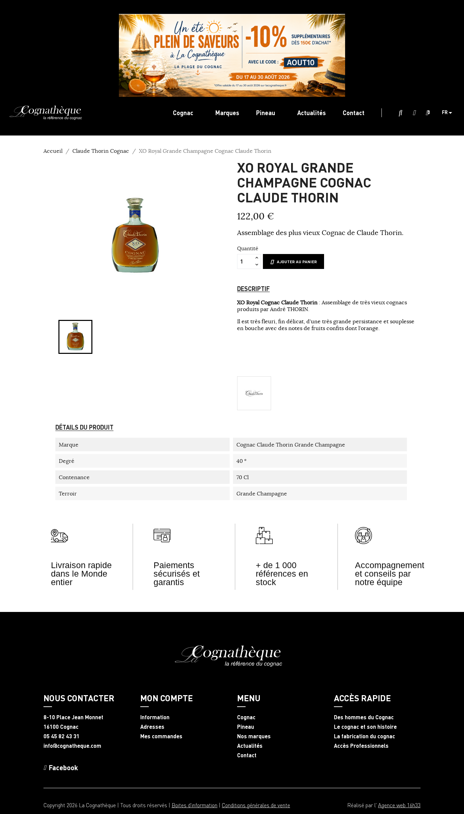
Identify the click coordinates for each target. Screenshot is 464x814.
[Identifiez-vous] (414, 113)
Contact (246, 755)
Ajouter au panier (297, 261)
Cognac (246, 717)
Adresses (152, 726)
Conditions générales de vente (256, 805)
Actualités (250, 745)
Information (154, 717)
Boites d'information (194, 805)
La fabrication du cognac (364, 736)
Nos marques (254, 736)
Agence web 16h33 (399, 805)
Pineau (245, 726)
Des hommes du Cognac (364, 717)
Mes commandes (161, 736)
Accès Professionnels (361, 745)
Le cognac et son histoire (365, 726)
